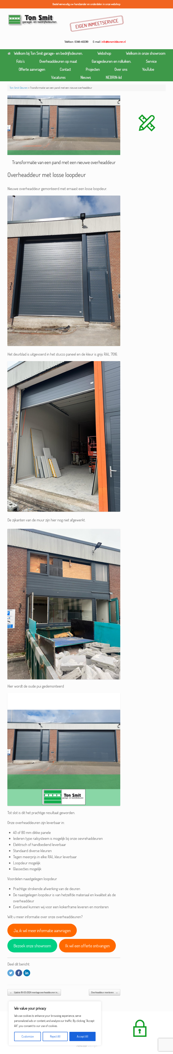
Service (151, 61)
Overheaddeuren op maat (58, 61)
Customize (28, 1036)
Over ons (121, 69)
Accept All (82, 1036)
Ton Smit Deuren (18, 87)
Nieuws (85, 77)
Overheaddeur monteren (104, 992)
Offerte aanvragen (32, 69)
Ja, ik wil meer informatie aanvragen (42, 930)
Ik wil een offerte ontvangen (87, 945)
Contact (65, 69)
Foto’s (20, 61)
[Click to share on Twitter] (10, 973)
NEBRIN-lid (114, 77)
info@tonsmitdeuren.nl (113, 41)
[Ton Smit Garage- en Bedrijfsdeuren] (33, 20)
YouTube (148, 69)
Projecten (93, 69)
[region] (54, 1023)
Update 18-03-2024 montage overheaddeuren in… (34, 992)
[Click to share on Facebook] (18, 973)
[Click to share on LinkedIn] (26, 973)
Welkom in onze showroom (145, 53)
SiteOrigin (92, 1045)
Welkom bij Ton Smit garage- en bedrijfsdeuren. (48, 53)
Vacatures (58, 77)
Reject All (55, 1036)
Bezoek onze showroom (32, 945)
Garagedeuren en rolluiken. (111, 61)
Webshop (104, 53)
